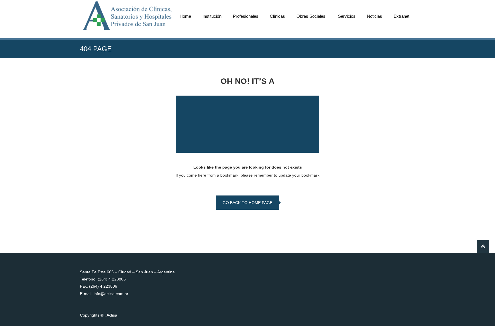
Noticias (374, 16)
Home (185, 16)
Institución (212, 16)
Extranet (401, 16)
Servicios (346, 16)
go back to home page (247, 202)
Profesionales (245, 16)
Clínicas (277, 16)
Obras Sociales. (311, 16)
